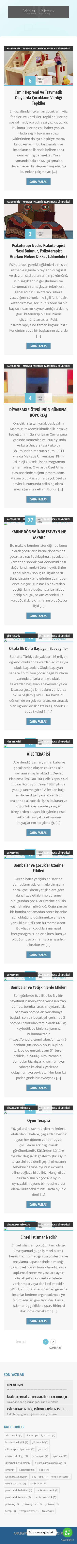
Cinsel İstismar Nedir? (39, 1237)
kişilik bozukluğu (15, 1476)
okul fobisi (38, 1476)
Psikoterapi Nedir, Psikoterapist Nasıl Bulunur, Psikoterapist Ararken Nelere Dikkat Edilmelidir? (38, 250)
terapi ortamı (27, 1511)
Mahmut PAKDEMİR (33, 48)
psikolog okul (30, 1504)
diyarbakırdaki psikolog (48, 1463)
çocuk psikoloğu (14, 1456)
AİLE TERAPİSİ (38, 754)
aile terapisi (14, 741)
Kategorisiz (13, 48)
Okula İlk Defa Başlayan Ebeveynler (38, 648)
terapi (8, 1511)
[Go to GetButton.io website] (67, 1540)
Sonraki (55, 1347)
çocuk (41, 1449)
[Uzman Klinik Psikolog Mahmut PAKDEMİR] (38, 15)
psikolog (10, 1504)
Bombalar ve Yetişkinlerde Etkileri (39, 987)
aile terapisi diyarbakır (39, 1435)
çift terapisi (14, 636)
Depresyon (13, 852)
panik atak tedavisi (16, 1497)
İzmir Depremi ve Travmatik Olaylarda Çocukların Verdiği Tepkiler (38, 97)
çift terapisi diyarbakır (18, 1449)
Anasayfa (20, 1533)
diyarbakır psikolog (18, 1108)
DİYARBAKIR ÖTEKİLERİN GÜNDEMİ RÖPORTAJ (38, 412)
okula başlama (13, 1483)
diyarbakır (58, 1456)
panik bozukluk (44, 1497)
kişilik (42, 1469)
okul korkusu (59, 1476)
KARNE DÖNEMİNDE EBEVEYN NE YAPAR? (38, 534)
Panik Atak (36, 1483)
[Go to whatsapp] (67, 1532)
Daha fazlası (38, 181)
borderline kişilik (14, 1442)
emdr (8, 1469)
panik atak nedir (45, 1490)
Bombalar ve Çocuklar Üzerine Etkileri (38, 867)
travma (46, 1511)
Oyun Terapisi (38, 1120)
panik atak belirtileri (16, 1490)
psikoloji (50, 1504)
